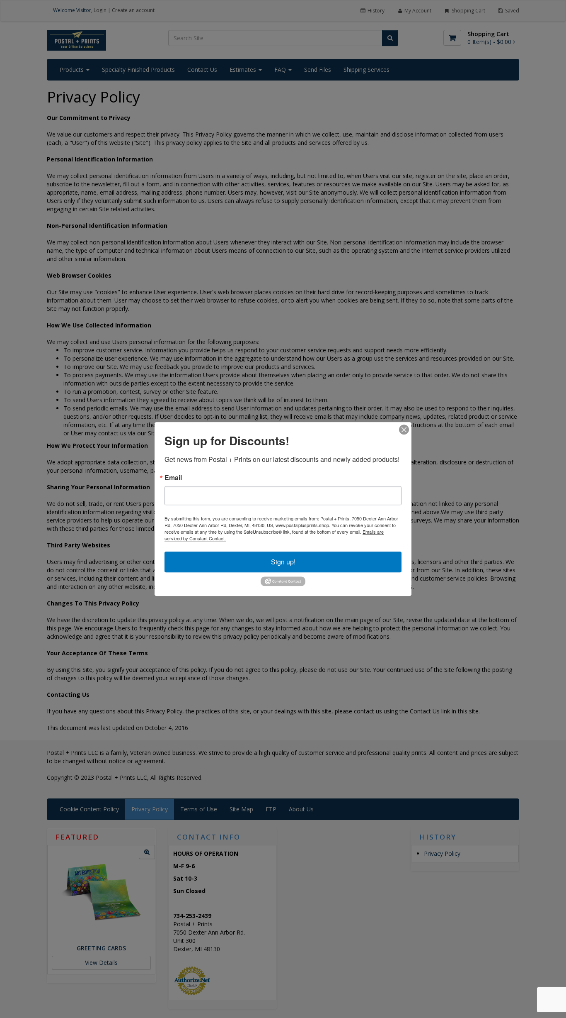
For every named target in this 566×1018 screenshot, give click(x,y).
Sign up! (283, 561)
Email (173, 477)
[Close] (404, 430)
